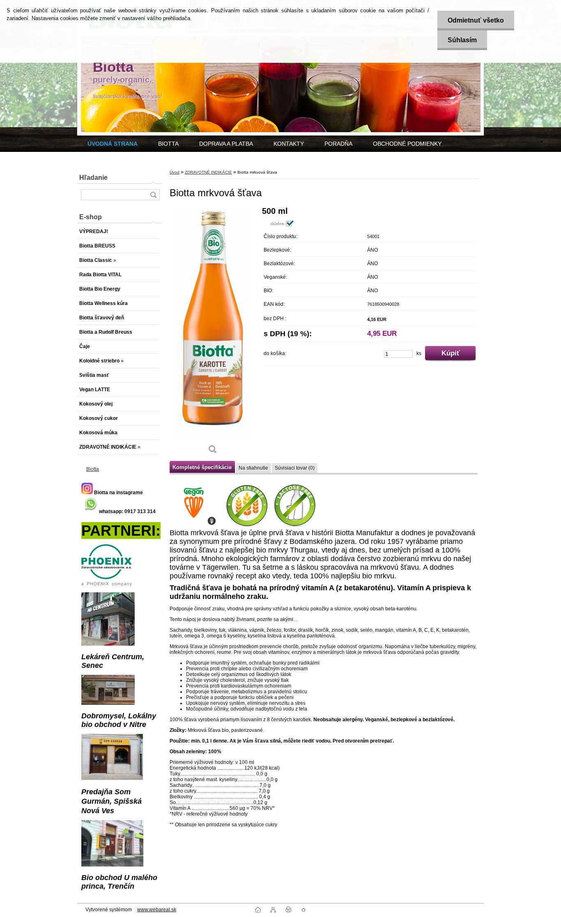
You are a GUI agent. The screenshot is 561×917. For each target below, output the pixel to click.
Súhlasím (462, 40)
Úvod (174, 172)
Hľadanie (93, 177)
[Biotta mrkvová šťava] (212, 333)
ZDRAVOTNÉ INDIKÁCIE (208, 172)
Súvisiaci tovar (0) (295, 468)
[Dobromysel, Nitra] (108, 703)
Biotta (92, 469)
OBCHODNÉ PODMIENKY (407, 143)
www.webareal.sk (156, 909)
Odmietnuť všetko (476, 20)
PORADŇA (338, 143)
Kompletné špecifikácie (202, 467)
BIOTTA (168, 143)
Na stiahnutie (253, 468)
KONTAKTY (289, 143)
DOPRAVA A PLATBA (226, 143)
